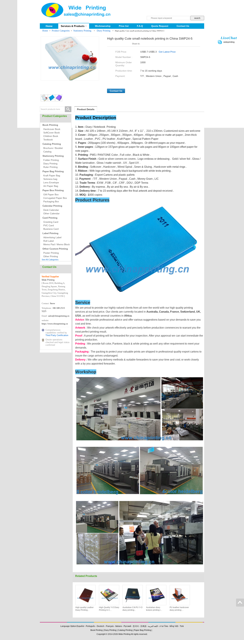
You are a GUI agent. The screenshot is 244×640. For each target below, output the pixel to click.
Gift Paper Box (51, 194)
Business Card (51, 229)
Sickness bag (50, 179)
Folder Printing (51, 160)
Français (110, 626)
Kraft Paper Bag (51, 175)
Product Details (85, 109)
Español (80, 626)
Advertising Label (52, 237)
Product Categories (61, 30)
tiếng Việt (174, 626)
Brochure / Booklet (53, 148)
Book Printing (50, 125)
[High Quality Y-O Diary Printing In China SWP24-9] (109, 595)
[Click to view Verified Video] (43, 299)
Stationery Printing (82, 30)
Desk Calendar (51, 210)
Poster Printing (51, 253)
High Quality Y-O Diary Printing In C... (109, 608)
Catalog (47, 151)
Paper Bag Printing (53, 171)
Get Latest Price (167, 51)
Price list (124, 26)
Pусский (127, 626)
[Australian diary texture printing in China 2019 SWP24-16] (156, 595)
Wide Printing (124, 634)
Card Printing (49, 217)
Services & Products (72, 26)
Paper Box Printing (53, 190)
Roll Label (48, 241)
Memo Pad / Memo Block (56, 244)
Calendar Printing (52, 205)
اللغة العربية (153, 626)
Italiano (118, 626)
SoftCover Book (51, 132)
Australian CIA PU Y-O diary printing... (132, 608)
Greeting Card (50, 222)
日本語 (143, 626)
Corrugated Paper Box (55, 198)
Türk (182, 626)
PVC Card (48, 225)
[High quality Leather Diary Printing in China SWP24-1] (85, 595)
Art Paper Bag (50, 186)
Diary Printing (104, 30)
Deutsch (100, 626)
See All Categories (50, 260)
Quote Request (159, 26)
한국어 (136, 626)
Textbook (48, 139)
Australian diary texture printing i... (154, 608)
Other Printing (50, 256)
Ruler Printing (50, 167)
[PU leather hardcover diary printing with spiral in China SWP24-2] (180, 595)
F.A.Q (140, 26)
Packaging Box (51, 201)
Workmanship (103, 26)
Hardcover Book (51, 129)
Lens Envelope (51, 182)
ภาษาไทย (164, 626)
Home (49, 26)
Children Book (50, 136)
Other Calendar (51, 213)
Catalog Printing (51, 144)
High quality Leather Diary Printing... (84, 608)
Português (90, 626)
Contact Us (183, 26)
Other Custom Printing (55, 248)
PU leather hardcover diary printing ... (179, 608)
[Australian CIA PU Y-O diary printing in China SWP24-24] (133, 595)
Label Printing (50, 233)
